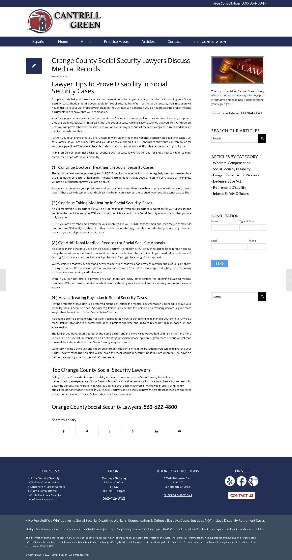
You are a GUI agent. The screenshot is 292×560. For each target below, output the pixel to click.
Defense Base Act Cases (45, 499)
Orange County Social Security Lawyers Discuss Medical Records (121, 64)
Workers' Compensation (231, 163)
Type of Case (246, 221)
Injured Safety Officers (231, 193)
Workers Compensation (44, 482)
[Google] (253, 485)
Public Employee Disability (46, 495)
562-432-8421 (114, 498)
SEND (220, 263)
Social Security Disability (231, 169)
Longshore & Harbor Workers (236, 175)
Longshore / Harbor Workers (47, 486)
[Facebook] (242, 485)
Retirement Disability (229, 187)
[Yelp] (230, 485)
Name (214, 221)
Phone (252, 240)
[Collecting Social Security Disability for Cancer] (3, 280)
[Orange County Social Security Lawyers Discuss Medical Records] (34, 66)
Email (214, 240)
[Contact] (241, 498)
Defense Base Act (227, 181)
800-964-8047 (254, 3)
